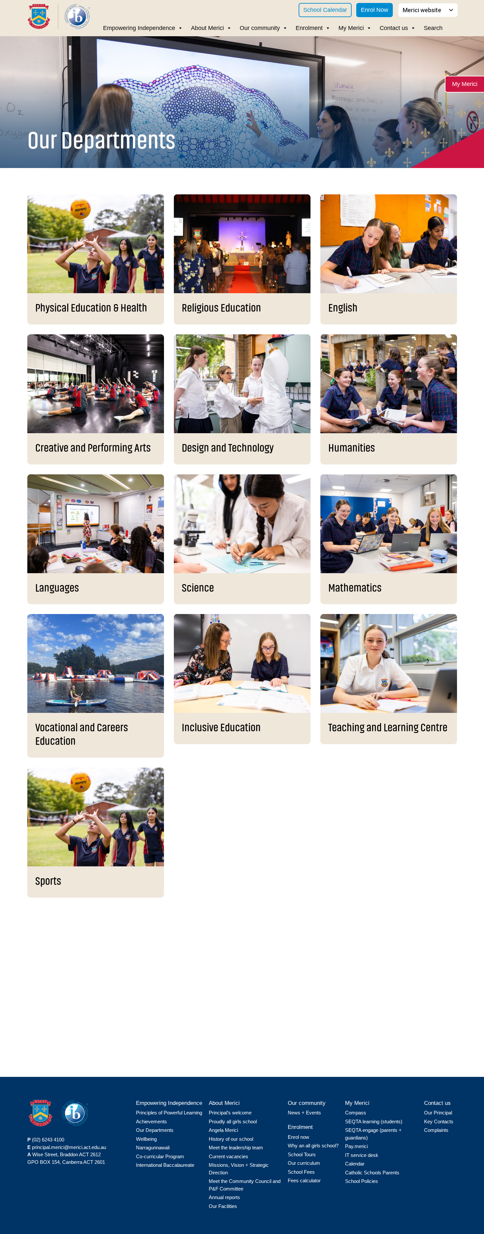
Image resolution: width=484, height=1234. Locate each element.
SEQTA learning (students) (373, 1121)
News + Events (304, 1112)
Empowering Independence (139, 28)
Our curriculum (304, 1163)
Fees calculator (304, 1180)
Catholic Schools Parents (372, 1172)
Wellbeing (146, 1139)
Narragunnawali (153, 1147)
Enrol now (298, 1137)
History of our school (231, 1139)
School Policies (361, 1181)
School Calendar (325, 10)
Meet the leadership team (236, 1147)
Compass (355, 1112)
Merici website (423, 10)
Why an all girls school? (313, 1145)
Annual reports (224, 1197)
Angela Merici (223, 1130)
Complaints (436, 1130)
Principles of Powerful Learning (169, 1112)
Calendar (354, 1163)
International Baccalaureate (165, 1165)
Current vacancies (228, 1156)
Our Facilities (223, 1206)
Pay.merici (356, 1146)
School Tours (302, 1154)
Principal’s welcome (230, 1112)
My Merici (351, 28)
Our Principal (438, 1112)
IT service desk (361, 1155)
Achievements (151, 1121)
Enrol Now (374, 10)
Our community (260, 28)
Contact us (394, 28)
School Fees (301, 1172)
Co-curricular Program (160, 1156)
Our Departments (155, 1130)
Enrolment (309, 28)
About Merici (207, 28)
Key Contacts (438, 1121)
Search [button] (433, 28)
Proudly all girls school (233, 1121)
